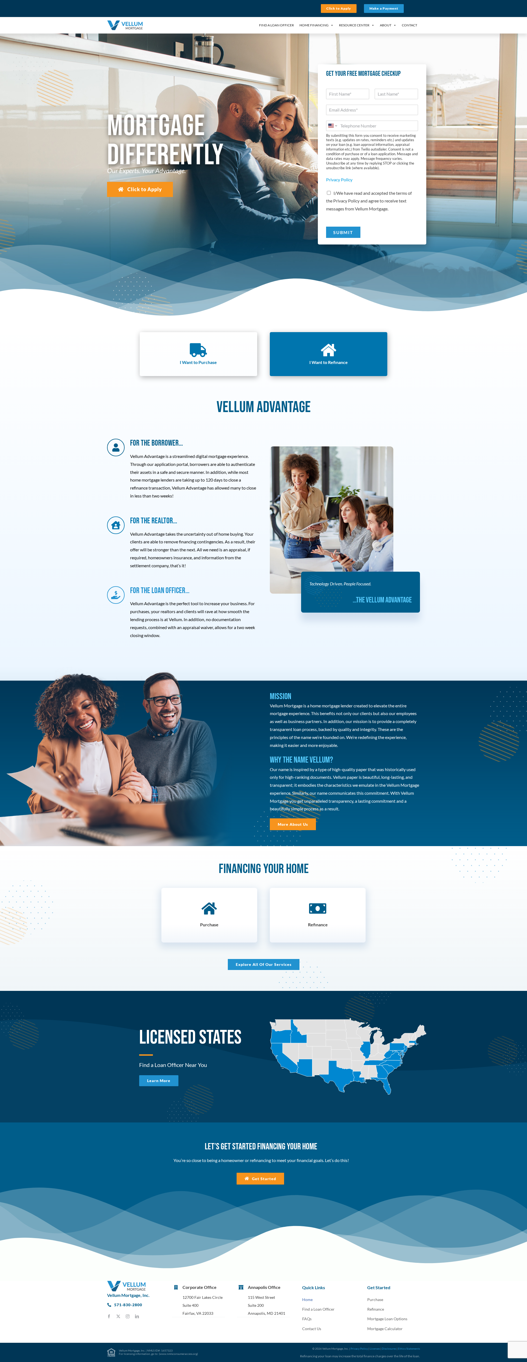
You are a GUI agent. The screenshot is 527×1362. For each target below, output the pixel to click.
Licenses (375, 1348)
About (385, 25)
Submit (343, 232)
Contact (409, 25)
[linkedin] (137, 1316)
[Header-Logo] (125, 22)
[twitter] (118, 1316)
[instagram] (128, 1316)
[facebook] (109, 1316)
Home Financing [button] (314, 25)
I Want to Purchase (198, 362)
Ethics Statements (409, 1348)
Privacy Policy (339, 179)
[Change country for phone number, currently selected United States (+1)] (332, 126)
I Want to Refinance (328, 362)
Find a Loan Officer (276, 25)
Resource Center (354, 25)
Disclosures (389, 1348)
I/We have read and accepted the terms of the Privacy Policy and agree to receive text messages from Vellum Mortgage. (369, 201)
